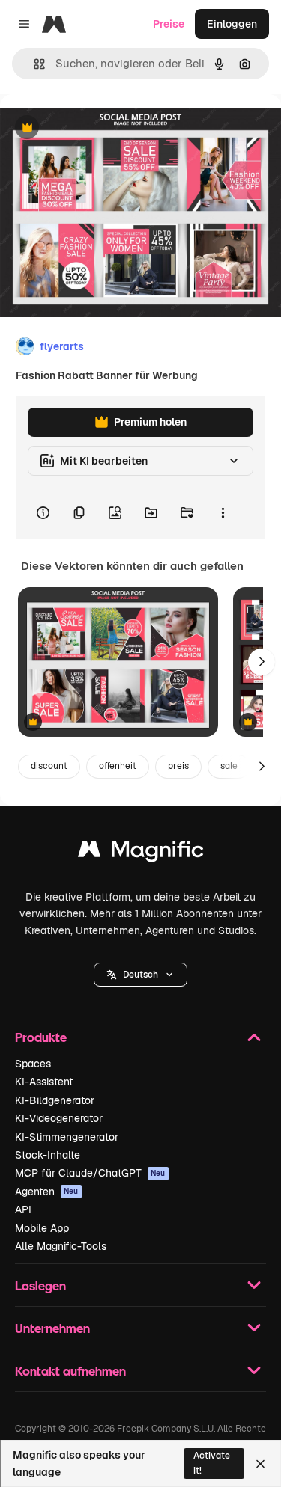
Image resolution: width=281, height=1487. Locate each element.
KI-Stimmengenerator (66, 1137)
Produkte (41, 1037)
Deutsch (140, 975)
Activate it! (211, 1463)
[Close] (260, 1464)
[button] (140, 975)
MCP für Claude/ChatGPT (90, 1173)
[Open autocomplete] (33, 64)
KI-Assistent (44, 1081)
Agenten (47, 1191)
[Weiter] (261, 662)
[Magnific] (141, 853)
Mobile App (42, 1228)
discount (49, 766)
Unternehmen (52, 1328)
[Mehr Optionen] (223, 512)
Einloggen (232, 24)
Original (96, 128)
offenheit (117, 766)
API (23, 1209)
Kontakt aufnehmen (70, 1371)
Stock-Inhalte (47, 1155)
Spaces (33, 1063)
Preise (168, 24)
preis (178, 766)
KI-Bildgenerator (54, 1100)
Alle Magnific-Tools (60, 1246)
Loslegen (40, 1285)
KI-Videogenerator (59, 1118)
